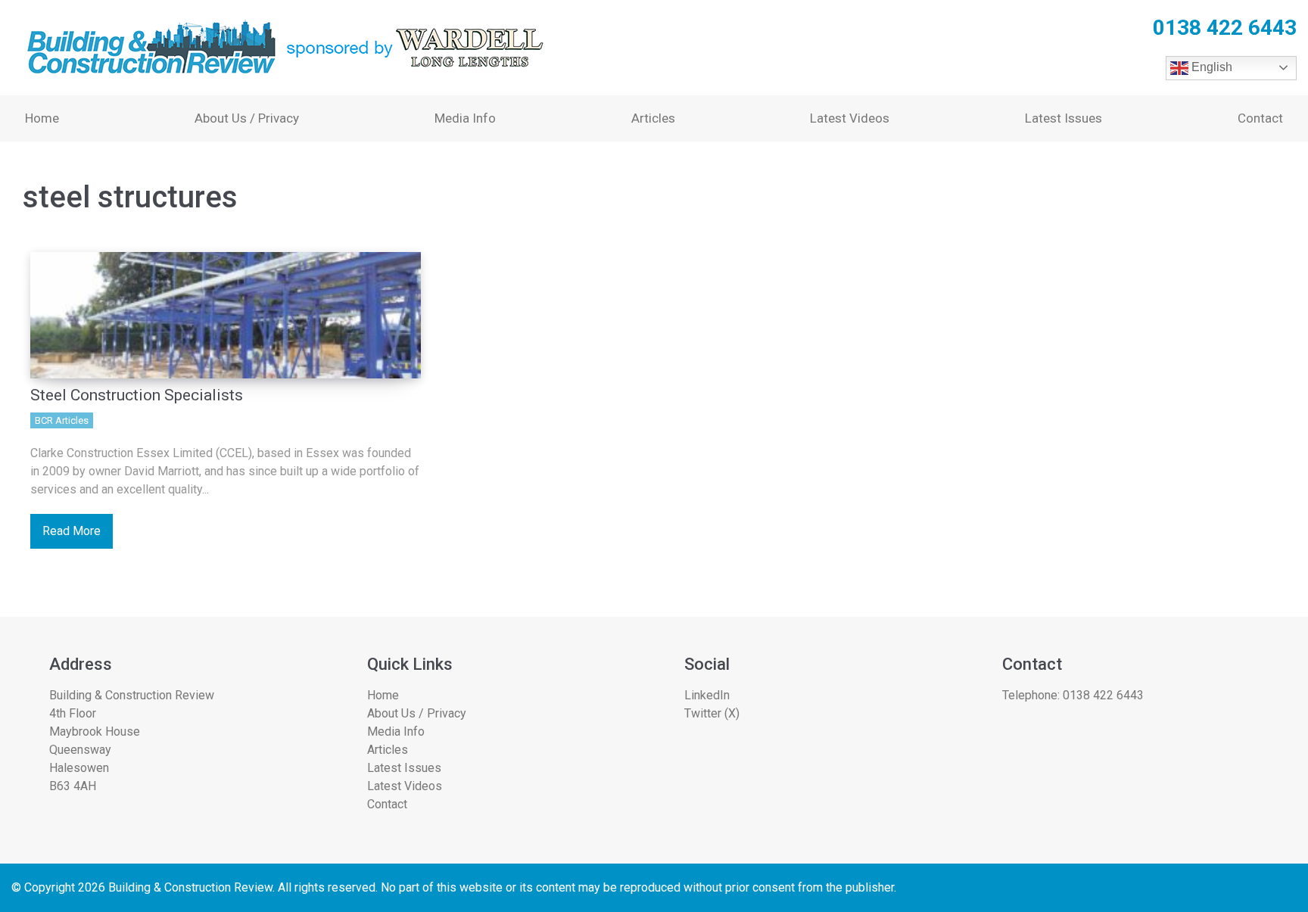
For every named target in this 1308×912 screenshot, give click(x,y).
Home (42, 118)
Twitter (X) (712, 713)
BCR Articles (62, 420)
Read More (71, 531)
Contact (1260, 118)
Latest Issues (1063, 118)
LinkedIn (707, 695)
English (1210, 67)
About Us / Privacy (247, 118)
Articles (653, 118)
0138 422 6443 (1103, 695)
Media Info (465, 118)
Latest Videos (849, 118)
